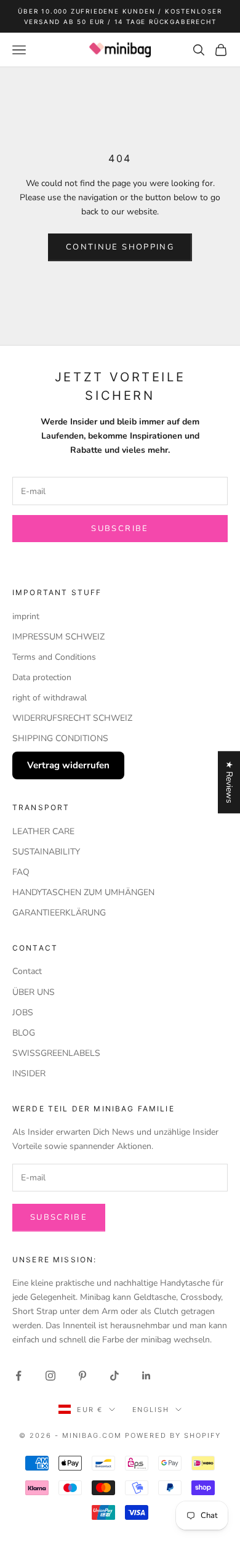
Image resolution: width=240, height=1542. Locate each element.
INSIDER (29, 1073)
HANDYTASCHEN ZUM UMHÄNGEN (83, 892)
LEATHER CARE (43, 831)
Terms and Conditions (54, 657)
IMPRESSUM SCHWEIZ (58, 637)
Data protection (41, 677)
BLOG (23, 1033)
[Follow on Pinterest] (82, 1376)
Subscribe (119, 528)
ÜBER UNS (33, 992)
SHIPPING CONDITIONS (60, 738)
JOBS (22, 1012)
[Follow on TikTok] (114, 1376)
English (151, 1409)
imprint (25, 616)
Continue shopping (120, 247)
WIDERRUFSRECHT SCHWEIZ (72, 718)
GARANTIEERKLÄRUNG (59, 913)
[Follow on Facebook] (18, 1376)
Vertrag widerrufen (68, 765)
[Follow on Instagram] (50, 1376)
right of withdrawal (49, 698)
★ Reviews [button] (229, 782)
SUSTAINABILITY (46, 852)
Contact (27, 971)
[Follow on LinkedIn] (146, 1376)
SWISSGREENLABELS (56, 1053)
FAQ (21, 872)
